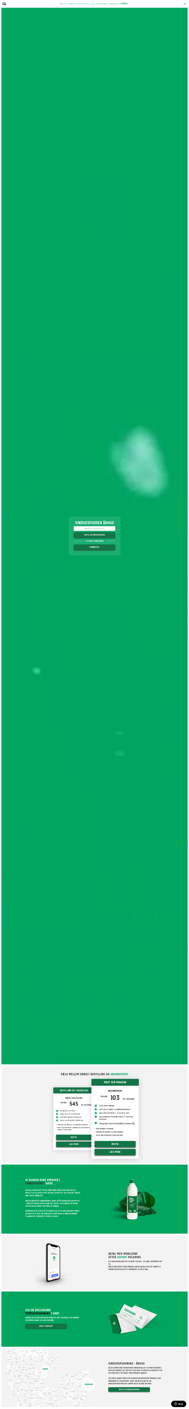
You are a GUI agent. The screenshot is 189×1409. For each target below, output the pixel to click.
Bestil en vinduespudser (94, 535)
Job (92, 4)
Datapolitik (113, 4)
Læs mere (74, 1144)
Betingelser (101, 4)
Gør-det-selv (83, 4)
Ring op (63, 3)
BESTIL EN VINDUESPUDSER (129, 1389)
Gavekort (72, 4)
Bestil (74, 1137)
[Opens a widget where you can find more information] (178, 1404)
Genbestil (94, 546)
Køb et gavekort (46, 1326)
